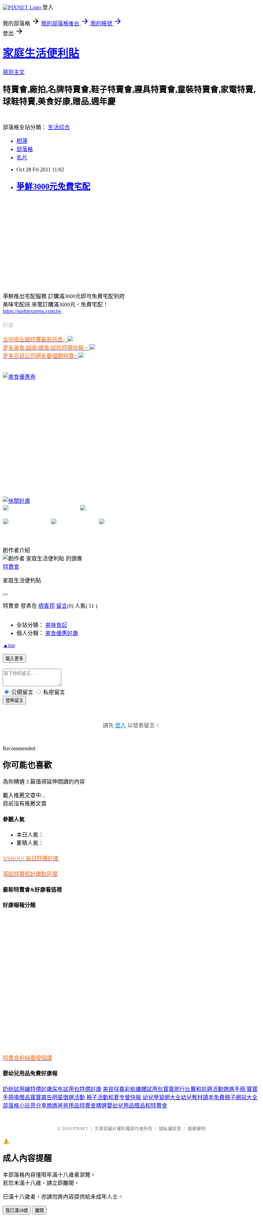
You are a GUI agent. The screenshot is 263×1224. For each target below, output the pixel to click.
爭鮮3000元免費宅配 (53, 186)
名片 (21, 157)
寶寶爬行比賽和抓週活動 (193, 1089)
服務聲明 (196, 1128)
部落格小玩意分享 (25, 1105)
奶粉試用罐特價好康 (27, 1089)
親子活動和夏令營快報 (113, 1097)
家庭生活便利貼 (41, 53)
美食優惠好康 (61, 633)
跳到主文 (14, 72)
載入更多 (14, 658)
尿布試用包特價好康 (76, 1089)
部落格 (24, 149)
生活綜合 (59, 127)
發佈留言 (14, 700)
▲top (9, 645)
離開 (39, 1210)
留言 (61, 606)
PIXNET (80, 1128)
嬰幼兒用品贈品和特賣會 (137, 1105)
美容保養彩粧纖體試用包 (133, 1089)
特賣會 (11, 567)
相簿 (21, 141)
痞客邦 (46, 606)
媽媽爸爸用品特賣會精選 (77, 1105)
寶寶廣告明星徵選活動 (57, 1097)
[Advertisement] (54, 241)
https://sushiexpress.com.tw (32, 311)
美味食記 (56, 625)
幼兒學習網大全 (161, 1097)
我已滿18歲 (16, 1210)
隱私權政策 (170, 1128)
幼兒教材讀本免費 (203, 1097)
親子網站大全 (241, 1097)
